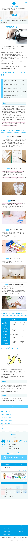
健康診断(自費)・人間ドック (6, 423)
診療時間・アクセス (7, 534)
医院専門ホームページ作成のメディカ (16, 540)
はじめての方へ (7, 528)
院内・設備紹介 (7, 531)
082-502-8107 (15, 453)
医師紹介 (21, 531)
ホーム (4, 20)
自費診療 (2, 428)
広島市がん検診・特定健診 (6, 420)
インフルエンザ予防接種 (6, 417)
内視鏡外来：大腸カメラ (6, 414)
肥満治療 (2, 426)
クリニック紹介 (21, 528)
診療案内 (8, 20)
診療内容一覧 (3, 409)
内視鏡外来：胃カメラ (5, 411)
